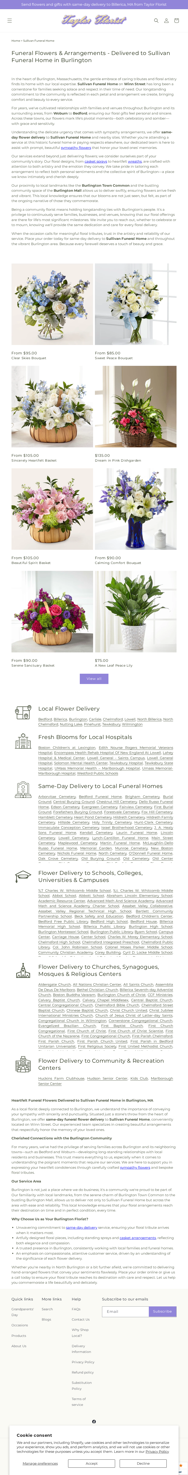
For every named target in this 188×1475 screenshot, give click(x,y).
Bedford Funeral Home (100, 796)
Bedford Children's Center (149, 916)
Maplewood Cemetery (77, 843)
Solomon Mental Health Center (81, 763)
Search (47, 1309)
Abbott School (91, 895)
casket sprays (96, 161)
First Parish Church (56, 1041)
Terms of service (79, 1402)
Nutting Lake (71, 724)
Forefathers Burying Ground (77, 812)
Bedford (45, 719)
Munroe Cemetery (131, 848)
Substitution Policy (82, 1385)
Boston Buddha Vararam (74, 995)
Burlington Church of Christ (121, 995)
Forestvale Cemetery (122, 812)
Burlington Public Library (111, 932)
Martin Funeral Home (120, 843)
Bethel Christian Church (97, 990)
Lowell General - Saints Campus (115, 758)
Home (15, 40)
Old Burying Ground (100, 858)
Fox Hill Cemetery (156, 812)
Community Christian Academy (65, 952)
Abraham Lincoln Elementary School (139, 895)
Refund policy (83, 1372)
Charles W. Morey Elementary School (140, 937)
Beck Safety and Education (99, 916)
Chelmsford (113, 719)
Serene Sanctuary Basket (33, 665)
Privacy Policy (157, 1451)
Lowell (129, 719)
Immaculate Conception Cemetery (68, 827)
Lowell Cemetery (73, 838)
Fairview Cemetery (135, 807)
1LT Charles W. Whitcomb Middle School (74, 890)
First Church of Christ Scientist (135, 1031)
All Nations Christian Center (97, 984)
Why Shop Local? (80, 1333)
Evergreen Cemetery (99, 807)
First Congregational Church (105, 1036)
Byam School (146, 932)
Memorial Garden (96, 848)
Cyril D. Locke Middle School (147, 952)
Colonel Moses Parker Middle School (138, 947)
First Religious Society (97, 1046)
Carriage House (65, 937)
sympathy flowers (76, 147)
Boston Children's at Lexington (66, 747)
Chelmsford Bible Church (117, 1005)
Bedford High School (109, 921)
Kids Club (139, 1078)
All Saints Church (138, 984)
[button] (10, 21)
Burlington (78, 719)
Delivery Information (81, 1349)
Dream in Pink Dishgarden (118, 460)
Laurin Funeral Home (136, 832)
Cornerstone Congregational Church (140, 1020)
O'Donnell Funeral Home (150, 853)
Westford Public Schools (97, 773)
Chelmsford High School (59, 942)
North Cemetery (113, 853)
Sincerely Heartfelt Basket (34, 460)
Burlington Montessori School (63, 932)
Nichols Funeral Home (76, 853)
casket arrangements (138, 1238)
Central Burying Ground (73, 801)
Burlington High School (151, 926)
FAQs (76, 1309)
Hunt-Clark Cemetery (153, 822)
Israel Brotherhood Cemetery (126, 827)
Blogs (46, 1319)
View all (94, 678)
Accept (92, 1463)
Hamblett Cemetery (55, 817)
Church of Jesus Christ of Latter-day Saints (133, 1015)
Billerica (60, 719)
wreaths (135, 161)
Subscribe (162, 1311)
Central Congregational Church (65, 1005)
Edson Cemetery (65, 807)
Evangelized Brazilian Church (67, 1025)
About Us (18, 1346)
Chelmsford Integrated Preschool (110, 942)
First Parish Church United (102, 1041)
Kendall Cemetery (96, 832)
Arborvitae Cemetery (57, 796)
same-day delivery (81, 1227)
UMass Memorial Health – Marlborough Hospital (97, 768)
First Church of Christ (86, 1031)
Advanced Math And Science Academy (120, 901)
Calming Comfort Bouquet (118, 563)
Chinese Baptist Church (87, 1010)
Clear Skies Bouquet (28, 358)
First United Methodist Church (145, 1046)
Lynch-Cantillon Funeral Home (120, 838)
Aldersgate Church (54, 984)
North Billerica (149, 719)
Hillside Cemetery (73, 822)
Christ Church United (128, 1010)
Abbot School (64, 895)
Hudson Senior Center (107, 1078)
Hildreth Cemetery (129, 817)
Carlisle (95, 719)
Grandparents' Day (22, 1312)
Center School (93, 937)
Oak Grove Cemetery (58, 858)
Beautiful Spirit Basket (31, 563)
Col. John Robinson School (77, 947)
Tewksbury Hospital (126, 763)
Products (18, 1336)
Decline (143, 1463)
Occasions (19, 1325)
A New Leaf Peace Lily (114, 665)
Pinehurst (92, 724)
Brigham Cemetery (142, 796)
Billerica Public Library (104, 926)
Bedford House (143, 921)
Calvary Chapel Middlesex (106, 1000)
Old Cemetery (136, 858)
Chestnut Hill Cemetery (117, 801)
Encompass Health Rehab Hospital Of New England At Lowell (107, 752)
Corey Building (108, 952)
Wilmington (132, 724)
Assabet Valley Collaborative (147, 906)
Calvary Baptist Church (59, 1000)
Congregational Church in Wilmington (72, 1020)
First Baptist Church (122, 1025)
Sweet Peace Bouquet (114, 358)
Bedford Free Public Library (63, 921)
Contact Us (81, 1319)
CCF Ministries (160, 995)
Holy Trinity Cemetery (111, 822)
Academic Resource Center (61, 901)
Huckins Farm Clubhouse (61, 1078)
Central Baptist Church (151, 1000)
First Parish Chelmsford (152, 1036)
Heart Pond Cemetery (92, 817)
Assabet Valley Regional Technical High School (84, 911)
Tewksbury (111, 724)
